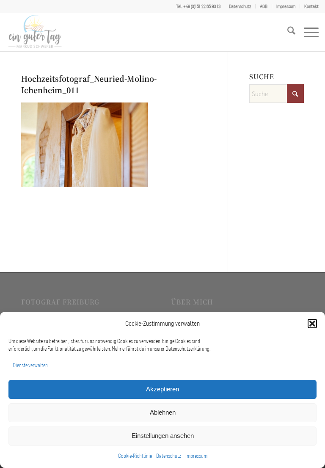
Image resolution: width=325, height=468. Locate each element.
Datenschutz (168, 456)
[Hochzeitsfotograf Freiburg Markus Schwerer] (34, 32)
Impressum (196, 456)
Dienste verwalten (30, 365)
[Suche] (287, 32)
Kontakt (311, 6)
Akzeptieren (162, 389)
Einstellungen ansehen (163, 435)
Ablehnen (163, 412)
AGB (263, 6)
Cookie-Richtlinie (135, 456)
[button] (312, 323)
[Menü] (307, 32)
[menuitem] (240, 6)
